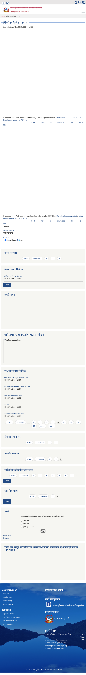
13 (78, 422)
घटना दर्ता (6, 594)
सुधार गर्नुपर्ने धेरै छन (28, 527)
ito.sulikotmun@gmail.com (54, 648)
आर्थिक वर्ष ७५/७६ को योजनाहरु (13, 276)
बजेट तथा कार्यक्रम (8, 231)
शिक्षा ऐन (6, 404)
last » (52, 426)
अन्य (7, 285)
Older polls (7, 535)
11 (64, 422)
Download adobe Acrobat (66, 117)
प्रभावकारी (26, 520)
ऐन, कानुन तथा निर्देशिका (10, 620)
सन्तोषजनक (26, 523)
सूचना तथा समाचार (8, 614)
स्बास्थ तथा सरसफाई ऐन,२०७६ (13, 395)
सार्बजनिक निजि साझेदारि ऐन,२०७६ (14, 414)
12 (71, 422)
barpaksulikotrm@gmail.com (55, 643)
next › (42, 426)
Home (3, 16)
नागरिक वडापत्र (7, 601)
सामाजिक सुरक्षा (7, 597)
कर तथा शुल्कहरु (8, 624)
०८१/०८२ (6, 237)
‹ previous (36, 258)
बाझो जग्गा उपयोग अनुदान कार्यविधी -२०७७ (16, 377)
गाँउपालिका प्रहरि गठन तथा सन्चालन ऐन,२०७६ (17, 386)
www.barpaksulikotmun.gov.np (56, 640)
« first (26, 258)
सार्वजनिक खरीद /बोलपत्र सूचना (12, 617)
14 (34, 426)
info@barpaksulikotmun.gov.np (56, 646)
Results (6, 538)
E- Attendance (8, 604)
